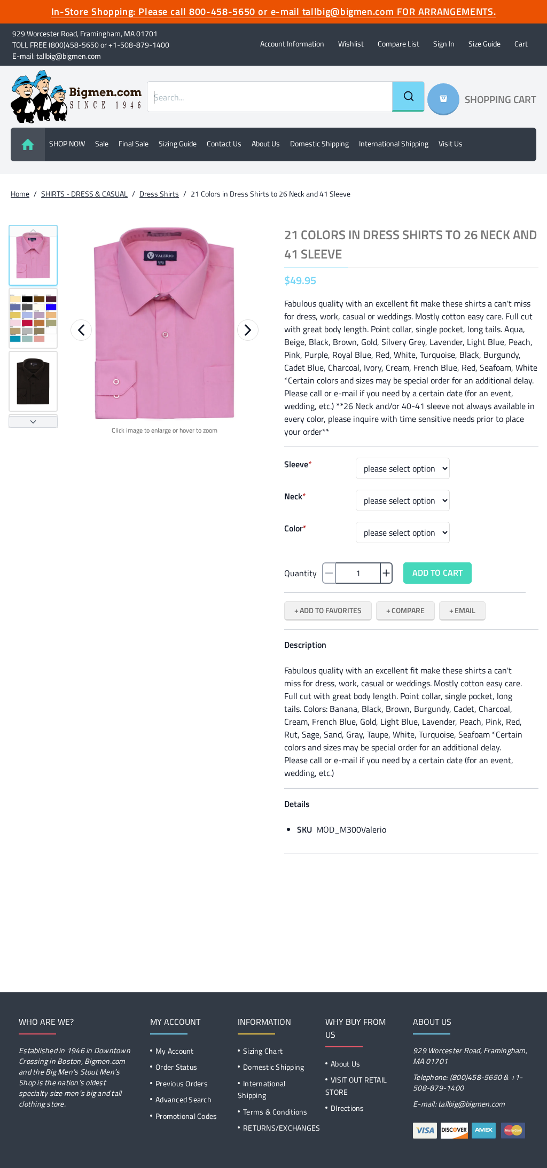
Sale (101, 143)
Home (20, 193)
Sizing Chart (263, 1050)
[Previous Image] (81, 330)
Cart (521, 43)
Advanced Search (183, 1099)
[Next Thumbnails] (33, 422)
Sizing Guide (178, 143)
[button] (164, 323)
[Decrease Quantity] (329, 573)
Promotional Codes (186, 1116)
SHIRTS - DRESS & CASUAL (84, 193)
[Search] (408, 97)
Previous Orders (181, 1083)
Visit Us (451, 143)
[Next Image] (248, 330)
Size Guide (484, 43)
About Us (345, 1063)
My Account (174, 1050)
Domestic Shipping (319, 143)
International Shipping (393, 143)
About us (266, 143)
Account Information (292, 43)
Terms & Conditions (275, 1111)
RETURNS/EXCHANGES (281, 1127)
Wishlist (351, 43)
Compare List (398, 43)
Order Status (176, 1066)
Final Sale (134, 143)
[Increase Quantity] (386, 573)
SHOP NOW (67, 143)
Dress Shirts (159, 193)
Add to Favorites (331, 610)
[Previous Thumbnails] (33, 231)
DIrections (347, 1108)
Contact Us (224, 143)
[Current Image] (33, 255)
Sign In (444, 43)
